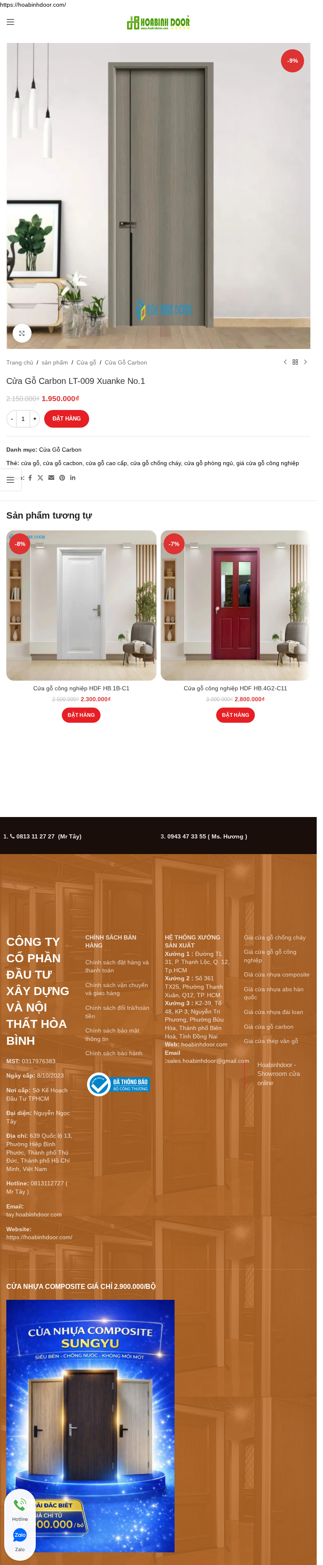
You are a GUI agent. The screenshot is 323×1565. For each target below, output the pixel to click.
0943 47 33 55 (207, 836)
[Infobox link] (118, 1088)
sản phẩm (55, 362)
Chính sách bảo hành (114, 1053)
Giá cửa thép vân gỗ (271, 1041)
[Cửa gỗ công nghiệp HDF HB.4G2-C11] (236, 605)
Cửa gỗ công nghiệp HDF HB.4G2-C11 (235, 688)
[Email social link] (51, 478)
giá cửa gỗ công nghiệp (267, 463)
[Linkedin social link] (73, 478)
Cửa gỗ (86, 362)
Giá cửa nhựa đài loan (273, 1012)
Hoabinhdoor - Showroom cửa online (278, 1073)
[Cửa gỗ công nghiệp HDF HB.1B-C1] (81, 605)
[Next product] (305, 362)
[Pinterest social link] (62, 478)
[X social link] (40, 478)
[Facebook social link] (30, 478)
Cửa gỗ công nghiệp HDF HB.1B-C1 (81, 688)
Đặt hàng (67, 418)
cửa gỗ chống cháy (155, 463)
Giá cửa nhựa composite (277, 974)
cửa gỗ (30, 463)
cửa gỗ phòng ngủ (208, 463)
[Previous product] (285, 362)
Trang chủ (19, 362)
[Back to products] (295, 362)
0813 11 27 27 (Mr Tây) (49, 836)
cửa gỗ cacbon (62, 463)
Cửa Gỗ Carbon (126, 362)
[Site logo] (158, 21)
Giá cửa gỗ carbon (269, 1026)
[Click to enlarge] (22, 333)
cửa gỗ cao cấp (106, 463)
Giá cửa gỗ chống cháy (275, 937)
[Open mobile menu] (10, 21)
